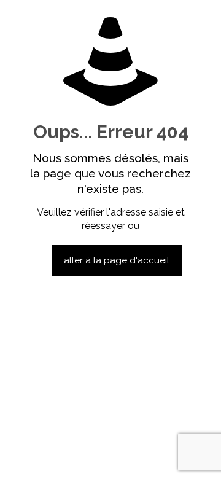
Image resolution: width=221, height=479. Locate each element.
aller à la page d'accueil (116, 260)
